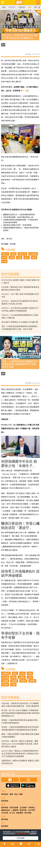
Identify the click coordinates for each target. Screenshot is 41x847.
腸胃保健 (23, 810)
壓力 (15, 673)
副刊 (36, 7)
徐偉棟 (5, 681)
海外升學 (23, 254)
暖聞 (21, 794)
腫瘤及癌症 (5, 810)
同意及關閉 (20, 838)
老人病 (12, 812)
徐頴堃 (14, 681)
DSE (27, 257)
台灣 (19, 257)
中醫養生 (31, 807)
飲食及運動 (14, 807)
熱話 (16, 794)
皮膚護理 (19, 812)
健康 (4, 7)
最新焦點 (4, 794)
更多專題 (27, 812)
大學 (4, 257)
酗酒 (13, 677)
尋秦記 (5, 685)
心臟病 (22, 677)
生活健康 (23, 807)
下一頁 (24, 91)
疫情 (13, 254)
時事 (29, 7)
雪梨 (30, 673)
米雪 (30, 677)
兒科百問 (31, 810)
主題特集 (21, 7)
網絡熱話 (6, 673)
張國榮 (23, 681)
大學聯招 (33, 254)
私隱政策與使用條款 (22, 834)
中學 (4, 261)
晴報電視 (11, 7)
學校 (34, 257)
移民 (12, 257)
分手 (22, 673)
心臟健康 (14, 810)
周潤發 (32, 681)
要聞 (11, 794)
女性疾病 (4, 812)
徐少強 (5, 677)
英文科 (5, 254)
